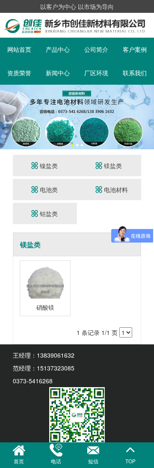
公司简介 (96, 49)
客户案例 (135, 49)
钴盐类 (48, 213)
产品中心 (58, 49)
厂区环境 (96, 72)
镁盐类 (112, 165)
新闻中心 (58, 72)
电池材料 (115, 189)
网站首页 (19, 49)
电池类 (48, 189)
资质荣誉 (19, 72)
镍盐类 (48, 165)
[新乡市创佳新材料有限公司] (77, 89)
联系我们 (135, 72)
